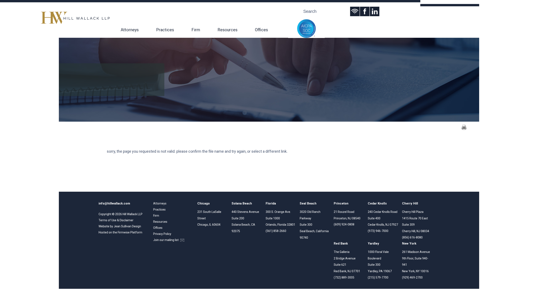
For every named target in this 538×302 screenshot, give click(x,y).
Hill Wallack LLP (132, 214)
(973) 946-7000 (378, 231)
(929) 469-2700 (412, 277)
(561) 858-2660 (276, 231)
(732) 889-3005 (344, 277)
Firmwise (124, 232)
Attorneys (130, 29)
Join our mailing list (166, 240)
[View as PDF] (464, 128)
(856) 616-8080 (412, 237)
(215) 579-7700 (378, 277)
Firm (195, 29)
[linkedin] (375, 11)
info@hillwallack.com (114, 203)
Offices (261, 29)
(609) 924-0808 (344, 224)
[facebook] (365, 11)
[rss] (355, 11)
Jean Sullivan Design (127, 226)
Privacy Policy (162, 234)
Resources (227, 29)
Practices (165, 29)
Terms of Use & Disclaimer (116, 220)
